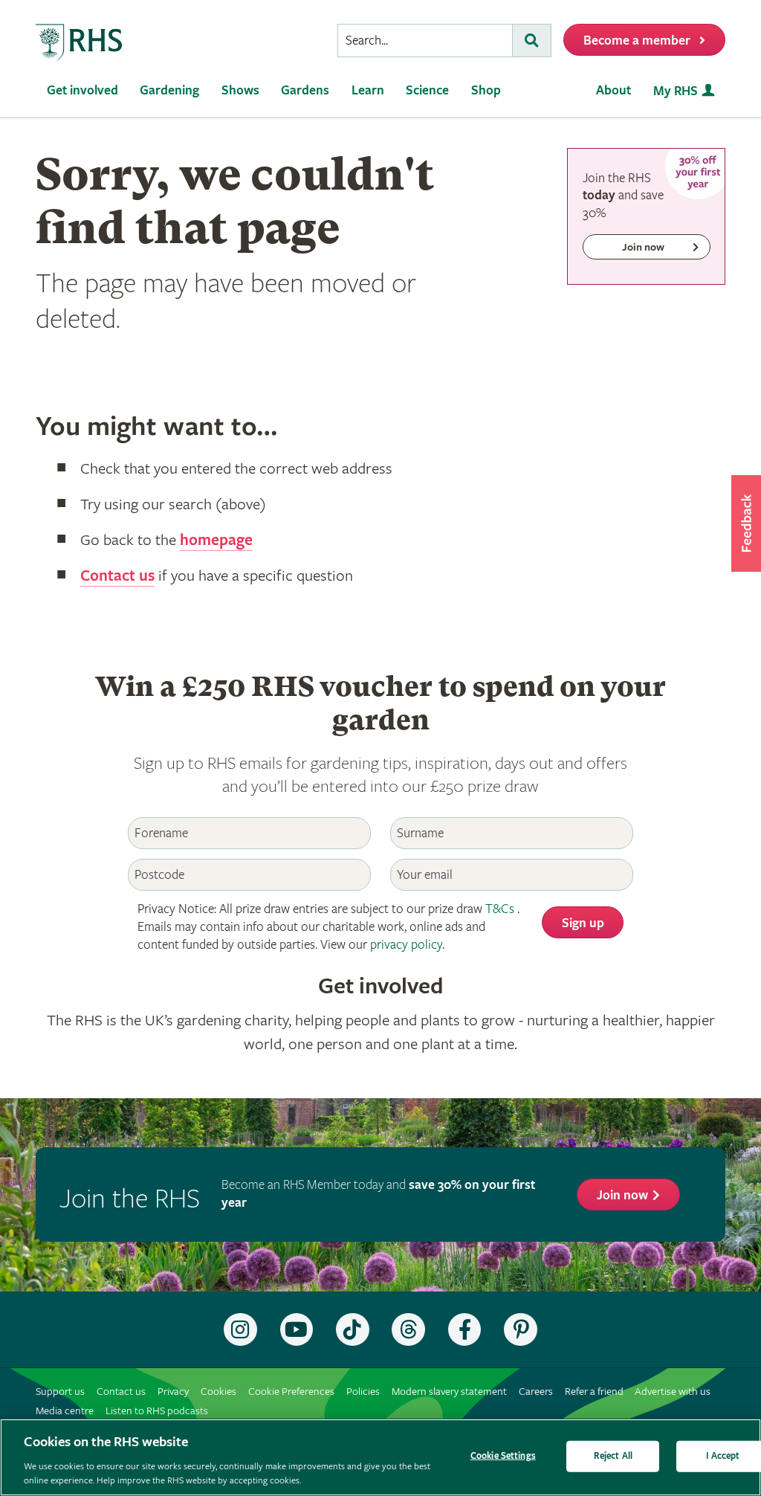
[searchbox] (425, 41)
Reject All (613, 1456)
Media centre (65, 1411)
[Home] (79, 43)
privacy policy (406, 944)
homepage (216, 540)
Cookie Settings (503, 1456)
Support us (60, 1391)
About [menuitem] (613, 90)
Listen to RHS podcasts (157, 1411)
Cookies (218, 1391)
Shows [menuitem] (240, 90)
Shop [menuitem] (486, 90)
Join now (622, 1195)
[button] (746, 523)
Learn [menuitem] (368, 90)
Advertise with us (672, 1391)
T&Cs (499, 909)
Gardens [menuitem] (305, 90)
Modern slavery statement (449, 1391)
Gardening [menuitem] (169, 90)
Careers (536, 1391)
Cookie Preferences (291, 1391)
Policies (363, 1391)
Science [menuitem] (427, 90)
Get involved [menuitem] (82, 90)
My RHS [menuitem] (675, 91)
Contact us (117, 576)
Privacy (173, 1391)
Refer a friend (594, 1391)
